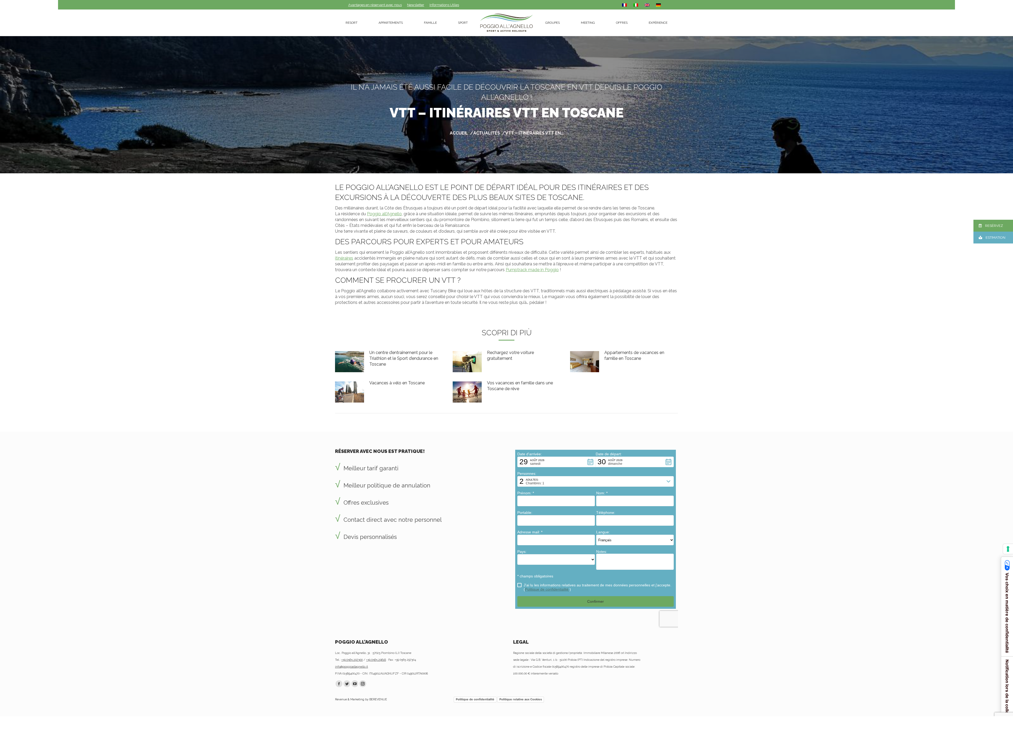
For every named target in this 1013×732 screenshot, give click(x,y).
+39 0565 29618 (376, 660)
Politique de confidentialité (475, 699)
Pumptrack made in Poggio (532, 269)
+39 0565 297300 (352, 660)
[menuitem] (351, 22)
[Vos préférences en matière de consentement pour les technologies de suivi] (1008, 549)
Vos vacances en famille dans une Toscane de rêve (520, 385)
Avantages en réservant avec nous (375, 5)
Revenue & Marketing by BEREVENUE (361, 699)
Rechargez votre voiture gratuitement (510, 355)
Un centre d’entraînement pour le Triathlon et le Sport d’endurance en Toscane (403, 358)
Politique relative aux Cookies (520, 699)
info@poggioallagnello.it (351, 666)
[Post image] (349, 361)
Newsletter (415, 5)
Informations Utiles (444, 5)
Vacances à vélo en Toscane (397, 382)
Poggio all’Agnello (384, 213)
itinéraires (344, 258)
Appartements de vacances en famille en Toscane (634, 355)
